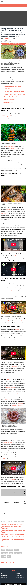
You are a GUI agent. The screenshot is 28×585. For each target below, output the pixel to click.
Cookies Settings (19, 581)
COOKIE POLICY (4, 577)
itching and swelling (10, 387)
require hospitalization (14, 393)
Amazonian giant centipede (9, 296)
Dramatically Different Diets (11, 97)
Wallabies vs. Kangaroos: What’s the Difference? (11, 527)
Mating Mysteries (8, 102)
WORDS (10, 553)
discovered (23, 292)
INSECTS (3, 549)
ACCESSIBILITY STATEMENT (6, 579)
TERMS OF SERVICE (20, 577)
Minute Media (10, 584)
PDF (8, 320)
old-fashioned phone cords (17, 405)
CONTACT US (18, 573)
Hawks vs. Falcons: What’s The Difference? (13, 524)
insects (13, 118)
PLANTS (20, 553)
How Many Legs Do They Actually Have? (14, 91)
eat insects (17, 329)
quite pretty (20, 403)
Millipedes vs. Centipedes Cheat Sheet (14, 105)
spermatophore (11, 479)
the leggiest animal (18, 256)
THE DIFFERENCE (10, 549)
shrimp (23, 120)
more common (12, 148)
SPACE (15, 553)
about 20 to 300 (4, 213)
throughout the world (10, 146)
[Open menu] (2, 2)
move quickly (9, 379)
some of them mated (7, 442)
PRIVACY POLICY (19, 575)
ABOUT (2, 573)
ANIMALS (16, 549)
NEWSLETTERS (4, 575)
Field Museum (14, 366)
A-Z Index (3, 581)
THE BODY (4, 556)
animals (8, 209)
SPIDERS (9, 556)
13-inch (22, 320)
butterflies (10, 122)
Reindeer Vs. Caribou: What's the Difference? (13, 534)
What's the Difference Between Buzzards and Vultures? (13, 540)
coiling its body (7, 399)
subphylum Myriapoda (6, 116)
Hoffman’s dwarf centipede (7, 290)
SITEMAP (17, 579)
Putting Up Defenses (9, 99)
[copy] (10, 41)
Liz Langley (6, 38)
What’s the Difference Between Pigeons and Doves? (13, 531)
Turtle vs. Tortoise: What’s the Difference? (13, 537)
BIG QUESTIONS (10, 562)
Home (2, 562)
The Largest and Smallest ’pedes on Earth (14, 94)
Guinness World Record (14, 288)
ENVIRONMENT (5, 553)
